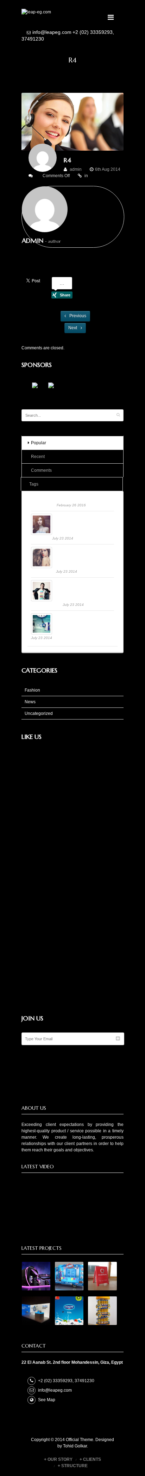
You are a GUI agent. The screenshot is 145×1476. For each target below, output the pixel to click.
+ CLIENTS (90, 1459)
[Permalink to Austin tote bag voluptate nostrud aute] (56, 550)
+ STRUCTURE (73, 1465)
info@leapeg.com (51, 32)
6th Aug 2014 (107, 169)
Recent (38, 456)
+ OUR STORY (58, 1459)
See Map (46, 1399)
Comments (41, 470)
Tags (33, 484)
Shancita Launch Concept (85, 616)
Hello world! (44, 504)
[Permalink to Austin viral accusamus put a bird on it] (56, 516)
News (30, 701)
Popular (38, 442)
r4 (67, 160)
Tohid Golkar (75, 1446)
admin (76, 169)
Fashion (32, 690)
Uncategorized (39, 713)
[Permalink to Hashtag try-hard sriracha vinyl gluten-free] (56, 583)
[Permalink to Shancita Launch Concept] (56, 616)
